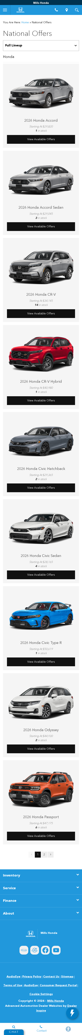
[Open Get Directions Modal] (67, 10)
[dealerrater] (34, 950)
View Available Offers (41, 139)
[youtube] (56, 950)
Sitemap (67, 976)
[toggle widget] (72, 1013)
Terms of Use (12, 985)
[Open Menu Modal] (5, 10)
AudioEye (13, 976)
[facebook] (45, 950)
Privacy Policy (31, 976)
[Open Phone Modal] (56, 10)
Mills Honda (55, 1001)
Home (25, 22)
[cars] (24, 950)
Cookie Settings (41, 994)
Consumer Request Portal (58, 985)
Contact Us (51, 976)
